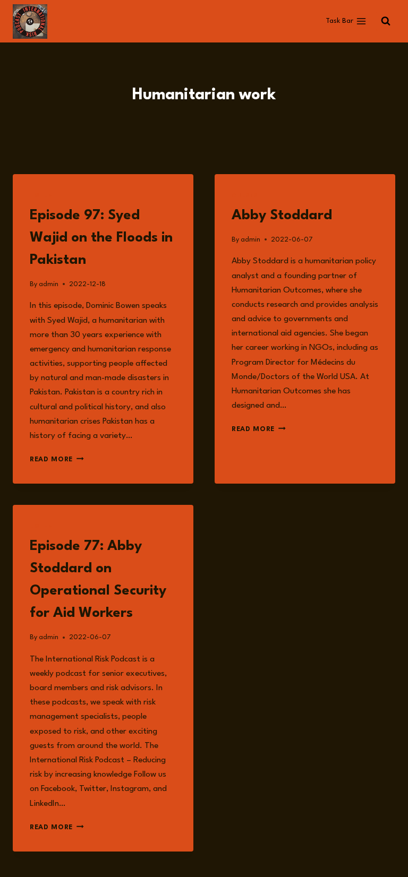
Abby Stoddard (282, 215)
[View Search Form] (385, 21)
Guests (245, 196)
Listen (41, 196)
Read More (57, 459)
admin (48, 284)
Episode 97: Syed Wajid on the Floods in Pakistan (101, 238)
